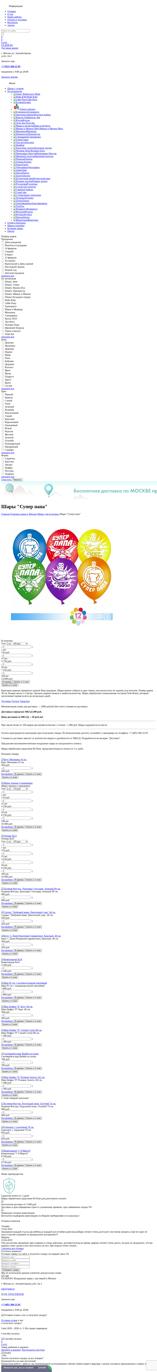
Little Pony (32, 99)
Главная (5, 514)
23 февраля (10, 257)
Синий (8, 400)
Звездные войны (42, 114)
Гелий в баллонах (16, 223)
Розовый (9, 410)
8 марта (9, 254)
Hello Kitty (32, 97)
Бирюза (9, 397)
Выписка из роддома (16, 245)
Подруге (9, 376)
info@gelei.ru (8, 1289)
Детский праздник (14, 273)
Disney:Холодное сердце (17, 297)
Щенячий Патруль (14, 328)
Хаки (7, 403)
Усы (22, 206)
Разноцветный (12, 443)
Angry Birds (34, 94)
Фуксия (9, 431)
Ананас (28, 162)
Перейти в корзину (11, 1350)
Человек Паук (37, 150)
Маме (8, 355)
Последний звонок (15, 267)
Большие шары (15, 228)
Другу (8, 379)
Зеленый (9, 406)
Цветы (26, 217)
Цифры (9, 467)
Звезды (8, 464)
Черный (9, 394)
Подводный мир (41, 178)
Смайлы (29, 189)
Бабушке (9, 361)
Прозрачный (11, 446)
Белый (8, 428)
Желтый (9, 434)
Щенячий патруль (44, 156)
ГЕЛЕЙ (9, 46)
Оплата (15, 701)
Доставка (6, 701)
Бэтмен (27, 102)
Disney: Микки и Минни (18, 294)
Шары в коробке (16, 225)
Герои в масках (27, 109)
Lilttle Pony (10, 303)
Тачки (25, 139)
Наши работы (14, 17)
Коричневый (11, 422)
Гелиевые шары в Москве (23, 514)
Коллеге (9, 367)
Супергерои (35, 195)
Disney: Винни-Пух (15, 288)
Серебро (9, 450)
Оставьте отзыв (9, 1320)
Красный (9, 419)
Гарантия (24, 701)
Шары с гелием (15, 88)
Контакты (12, 22)
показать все (7, 275)
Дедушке (9, 364)
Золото (26, 175)
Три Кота (9, 321)
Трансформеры (39, 203)
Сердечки (10, 458)
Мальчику (10, 345)
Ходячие (9, 474)
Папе (7, 358)
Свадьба (9, 251)
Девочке (9, 342)
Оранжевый (11, 425)
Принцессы (34, 134)
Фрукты (28, 211)
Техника (29, 198)
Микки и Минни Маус (51, 128)
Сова (23, 192)
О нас (10, 14)
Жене (7, 370)
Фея (22, 145)
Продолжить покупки (33, 1350)
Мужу (8, 373)
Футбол (28, 214)
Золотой (9, 437)
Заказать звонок (9, 77)
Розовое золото (40, 181)
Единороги (33, 112)
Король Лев (34, 117)
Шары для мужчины (48, 514)
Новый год (10, 270)
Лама (24, 170)
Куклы (26, 120)
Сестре (8, 385)
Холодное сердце (43, 148)
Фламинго (32, 209)
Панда (26, 173)
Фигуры (9, 471)
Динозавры (34, 167)
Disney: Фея (11, 281)
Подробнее (7, 774)
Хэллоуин (10, 260)
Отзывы (11, 11)
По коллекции (14, 91)
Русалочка (32, 184)
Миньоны (31, 131)
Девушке (9, 349)
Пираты (28, 159)
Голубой (9, 440)
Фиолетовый (11, 413)
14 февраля (10, 248)
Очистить (6, 479)
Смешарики (34, 137)
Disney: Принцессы (15, 291)
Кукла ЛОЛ (11, 318)
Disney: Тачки (12, 284)
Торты (26, 200)
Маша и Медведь (14, 309)
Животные (32, 220)
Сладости (31, 186)
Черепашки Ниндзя (46, 153)
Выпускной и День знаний (19, 263)
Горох (25, 164)
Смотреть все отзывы (12, 1248)
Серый (8, 416)
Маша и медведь (41, 125)
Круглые (9, 461)
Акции (11, 25)
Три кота (29, 142)
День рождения (13, 242)
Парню (8, 352)
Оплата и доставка (17, 19)
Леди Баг (30, 123)
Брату (8, 382)
